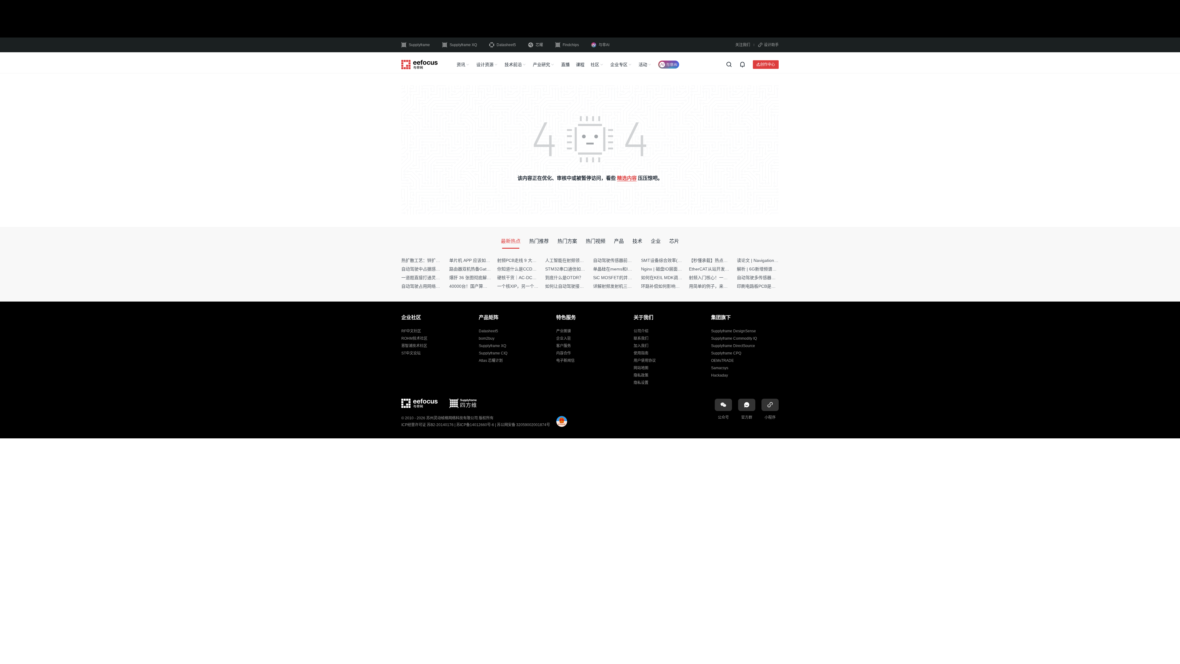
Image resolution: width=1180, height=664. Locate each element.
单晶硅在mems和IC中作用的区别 (625, 269)
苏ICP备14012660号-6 (475, 425)
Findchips (571, 45)
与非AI (604, 45)
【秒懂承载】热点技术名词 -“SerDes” (725, 260)
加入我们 (641, 346)
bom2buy (486, 338)
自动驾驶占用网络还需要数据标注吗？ (437, 286)
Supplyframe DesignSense (733, 331)
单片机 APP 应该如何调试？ (476, 260)
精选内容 (627, 178)
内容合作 (563, 353)
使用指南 (641, 353)
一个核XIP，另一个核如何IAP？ (527, 286)
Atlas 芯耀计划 (491, 360)
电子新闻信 (565, 360)
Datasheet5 (506, 45)
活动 (643, 64)
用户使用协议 (645, 360)
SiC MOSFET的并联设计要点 (621, 277)
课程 (580, 64)
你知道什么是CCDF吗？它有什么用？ (533, 269)
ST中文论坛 (411, 353)
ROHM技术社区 (414, 338)
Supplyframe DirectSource (733, 346)
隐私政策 (641, 375)
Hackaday (719, 375)
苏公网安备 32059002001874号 (523, 425)
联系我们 (641, 338)
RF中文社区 (411, 331)
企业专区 (618, 64)
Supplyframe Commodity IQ (734, 338)
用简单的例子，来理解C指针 (716, 286)
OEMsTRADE (722, 360)
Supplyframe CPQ (726, 353)
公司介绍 (641, 331)
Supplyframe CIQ (493, 353)
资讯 (461, 64)
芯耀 (539, 45)
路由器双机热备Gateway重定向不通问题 (488, 269)
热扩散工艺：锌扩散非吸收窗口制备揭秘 (440, 260)
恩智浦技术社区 (414, 346)
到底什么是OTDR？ (564, 277)
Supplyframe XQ (463, 45)
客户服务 (563, 346)
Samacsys (719, 368)
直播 (565, 64)
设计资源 (485, 64)
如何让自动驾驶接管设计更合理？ (577, 286)
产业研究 (541, 64)
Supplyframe (419, 45)
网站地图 (641, 368)
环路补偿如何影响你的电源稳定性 (673, 286)
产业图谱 (563, 331)
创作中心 (767, 64)
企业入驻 (563, 338)
